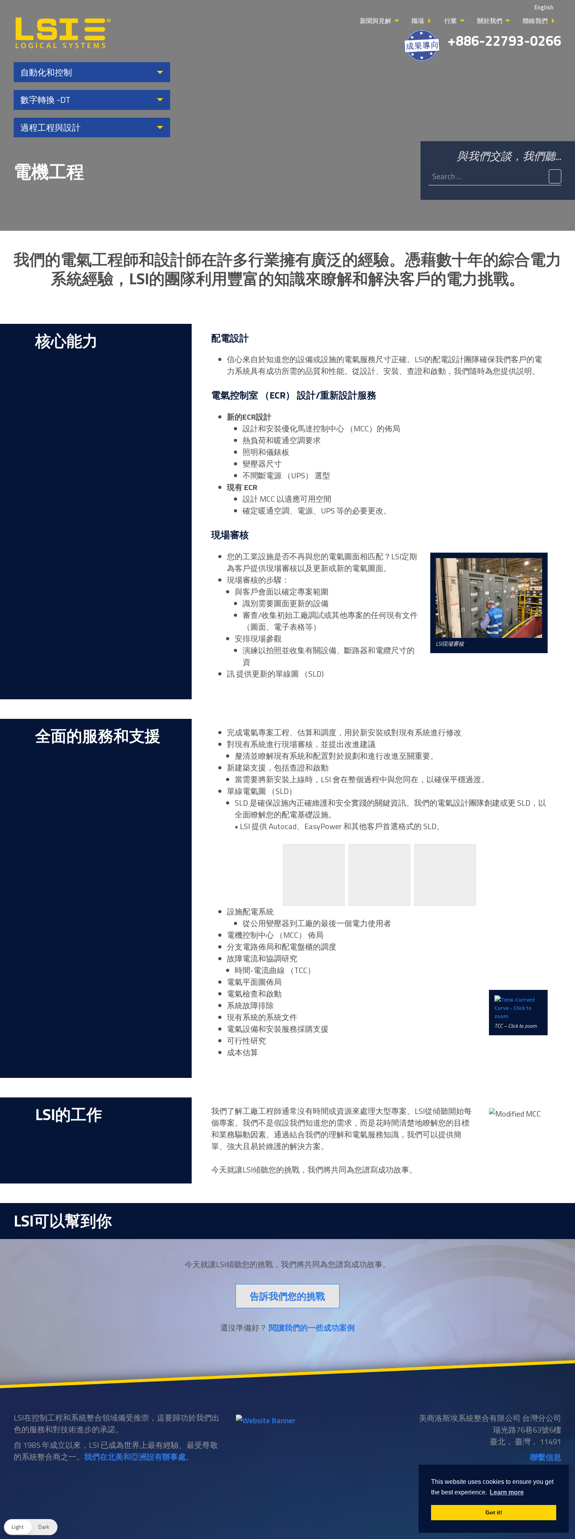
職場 (417, 20)
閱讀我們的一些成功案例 (312, 1328)
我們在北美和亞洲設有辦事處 (135, 1457)
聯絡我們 (535, 20)
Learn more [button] (507, 1492)
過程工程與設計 (50, 127)
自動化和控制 (46, 72)
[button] (31, 1527)
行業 (450, 20)
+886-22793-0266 (504, 40)
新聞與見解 (375, 20)
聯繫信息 (545, 1457)
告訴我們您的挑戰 (287, 1296)
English (543, 7)
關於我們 (489, 20)
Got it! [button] (493, 1512)
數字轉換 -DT (45, 99)
